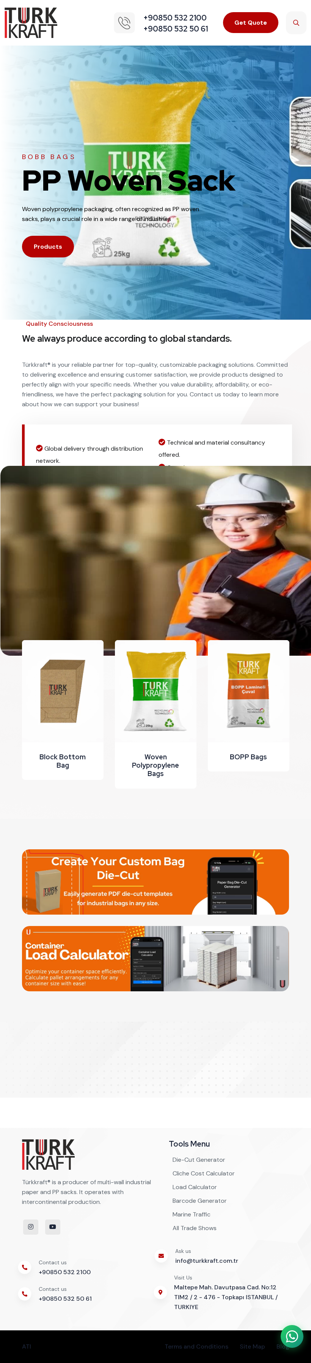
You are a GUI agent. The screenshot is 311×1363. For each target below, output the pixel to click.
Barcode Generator (200, 1201)
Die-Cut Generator (199, 1160)
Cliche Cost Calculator (204, 1173)
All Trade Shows (195, 1228)
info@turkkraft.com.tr (206, 1261)
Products (48, 247)
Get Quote (250, 23)
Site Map (252, 1346)
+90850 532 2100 (65, 1272)
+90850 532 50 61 (65, 1299)
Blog (282, 1346)
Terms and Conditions (196, 1346)
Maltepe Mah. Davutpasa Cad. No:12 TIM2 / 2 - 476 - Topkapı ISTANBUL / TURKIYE (226, 1297)
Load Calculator (195, 1187)
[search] (296, 22)
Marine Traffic (191, 1214)
